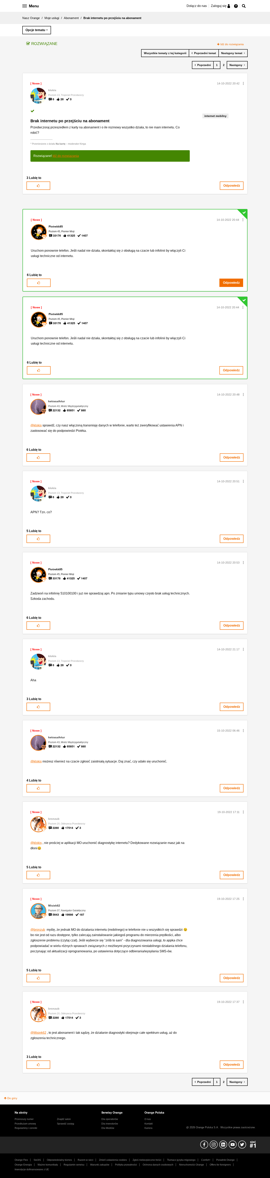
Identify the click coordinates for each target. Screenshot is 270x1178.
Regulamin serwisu (74, 1164)
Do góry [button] (12, 1098)
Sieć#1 (37, 1160)
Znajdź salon (64, 1119)
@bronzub (37, 929)
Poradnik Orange (225, 1160)
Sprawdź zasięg (65, 1123)
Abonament (71, 18)
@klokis (36, 425)
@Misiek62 (38, 1032)
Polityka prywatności (126, 1164)
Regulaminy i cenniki (26, 1128)
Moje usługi (51, 18)
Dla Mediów (107, 1128)
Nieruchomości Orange (191, 1164)
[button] (243, 83)
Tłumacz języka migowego (181, 1160)
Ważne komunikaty (48, 1164)
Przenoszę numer (24, 1119)
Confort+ (206, 1160)
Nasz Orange (31, 18)
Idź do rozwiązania (232, 44)
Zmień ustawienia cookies (113, 1160)
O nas (147, 1119)
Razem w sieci (85, 1160)
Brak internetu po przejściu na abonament (70, 121)
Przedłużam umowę (25, 1123)
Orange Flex (21, 1160)
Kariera (148, 1128)
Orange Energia (23, 1164)
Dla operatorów (109, 1119)
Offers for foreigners (220, 1164)
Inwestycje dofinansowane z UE (32, 1169)
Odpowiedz (231, 185)
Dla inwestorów (109, 1123)
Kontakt (148, 1123)
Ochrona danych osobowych (158, 1164)
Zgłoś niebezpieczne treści (147, 1160)
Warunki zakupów (99, 1164)
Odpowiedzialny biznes (59, 1160)
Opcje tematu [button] (35, 30)
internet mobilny (215, 116)
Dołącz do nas (197, 6)
